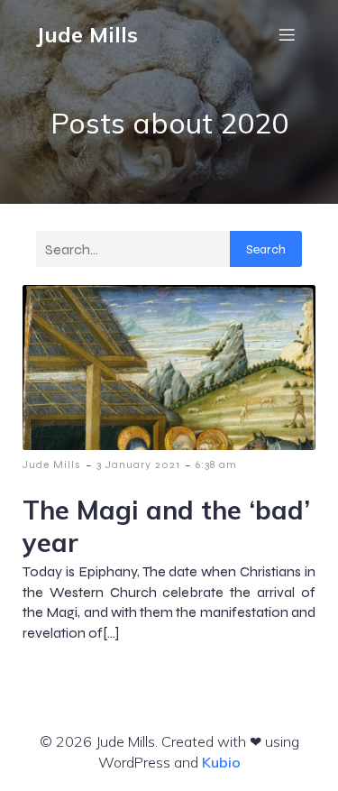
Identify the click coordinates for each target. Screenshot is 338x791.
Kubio (221, 762)
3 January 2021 (138, 464)
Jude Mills (52, 464)
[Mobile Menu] (286, 34)
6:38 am (216, 464)
